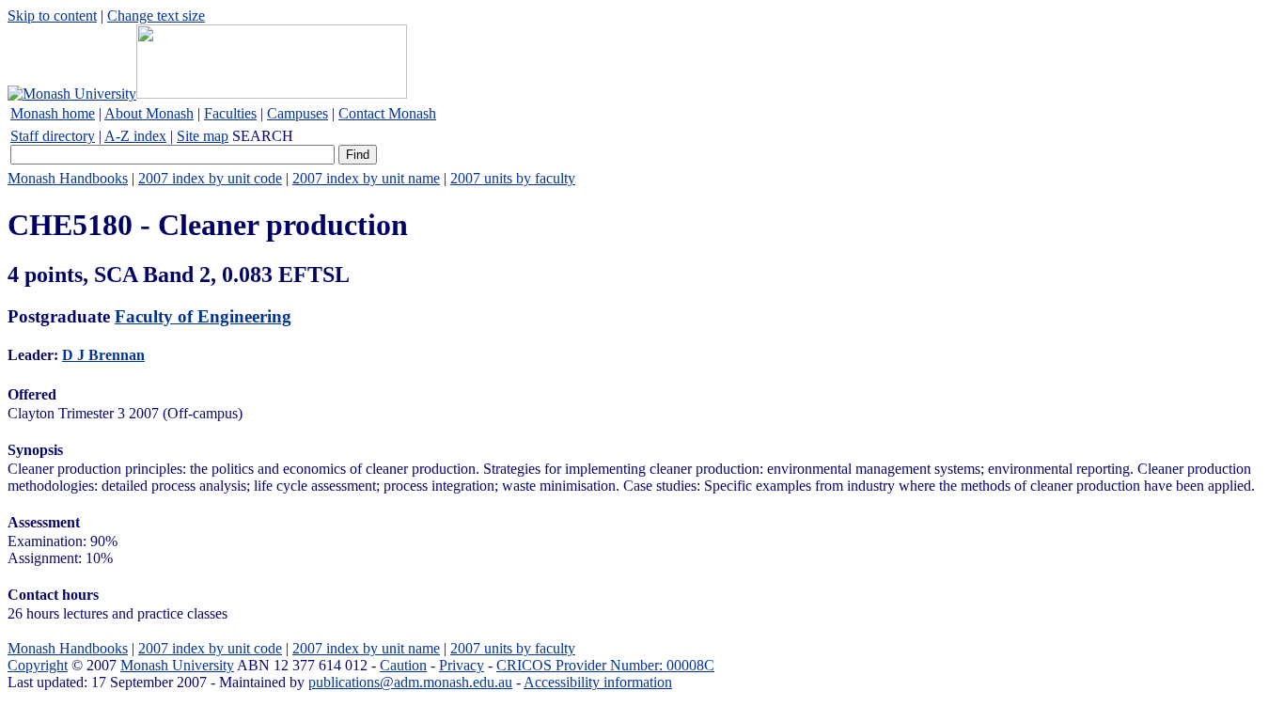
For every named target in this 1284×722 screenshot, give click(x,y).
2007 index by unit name (366, 178)
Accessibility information (598, 682)
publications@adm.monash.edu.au (410, 682)
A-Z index (135, 136)
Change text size (156, 16)
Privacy (461, 665)
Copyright (38, 665)
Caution (403, 665)
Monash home (52, 113)
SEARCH (262, 136)
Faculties (230, 113)
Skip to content (52, 16)
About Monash (149, 113)
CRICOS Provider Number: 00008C (605, 665)
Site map (202, 136)
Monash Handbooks (68, 178)
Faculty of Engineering (203, 316)
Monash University (177, 665)
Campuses (297, 113)
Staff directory (52, 136)
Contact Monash (387, 113)
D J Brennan (103, 355)
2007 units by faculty (512, 178)
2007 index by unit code (210, 178)
